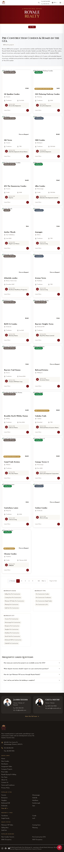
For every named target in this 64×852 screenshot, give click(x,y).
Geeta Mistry (52, 699)
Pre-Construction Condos (42, 594)
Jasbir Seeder (20, 699)
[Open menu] (60, 2)
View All (3, 808)
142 (39, 581)
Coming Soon (36, 825)
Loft (33, 818)
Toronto (3, 795)
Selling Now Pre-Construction (12, 594)
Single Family (5, 818)
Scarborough (36, 803)
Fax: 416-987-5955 (9, 751)
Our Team (4, 777)
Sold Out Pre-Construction (12, 608)
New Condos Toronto (7, 837)
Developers (4, 764)
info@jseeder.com (20, 710)
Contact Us (4, 782)
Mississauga (36, 795)
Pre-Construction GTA (39, 837)
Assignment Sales (6, 766)
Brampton (4, 797)
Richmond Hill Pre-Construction (13, 640)
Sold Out (4, 830)
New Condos (5, 761)
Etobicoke (4, 805)
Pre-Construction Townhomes (43, 597)
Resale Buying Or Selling (8, 774)
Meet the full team (31, 716)
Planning (35, 827)
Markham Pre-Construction (12, 633)
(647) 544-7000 (52, 706)
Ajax (33, 805)
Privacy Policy (5, 788)
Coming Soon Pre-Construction (13, 597)
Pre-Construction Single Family (44, 601)
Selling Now (4, 827)
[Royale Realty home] (3, 2)
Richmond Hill (5, 803)
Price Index (4, 772)
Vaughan (4, 800)
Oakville (34, 797)
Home (3, 758)
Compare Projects (6, 769)
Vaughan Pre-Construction (11, 629)
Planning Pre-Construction (11, 604)
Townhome (4, 815)
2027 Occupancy (37, 839)
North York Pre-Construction (12, 636)
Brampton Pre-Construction (12, 626)
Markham (35, 800)
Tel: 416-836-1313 (8, 748)
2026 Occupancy (6, 839)
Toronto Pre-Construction (11, 619)
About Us (4, 780)
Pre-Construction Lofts (42, 604)
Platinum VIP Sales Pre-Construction (14, 601)
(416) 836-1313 (19, 708)
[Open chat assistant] (59, 847)
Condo (34, 815)
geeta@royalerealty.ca (54, 708)
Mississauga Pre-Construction (12, 622)
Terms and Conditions (7, 785)
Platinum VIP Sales (7, 825)
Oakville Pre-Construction (11, 643)
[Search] (38, 2)
